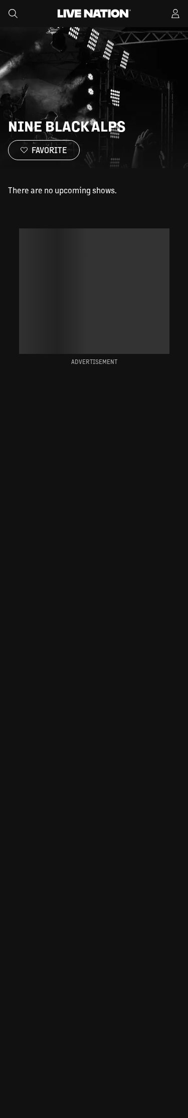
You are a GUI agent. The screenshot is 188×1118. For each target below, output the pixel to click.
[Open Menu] (175, 14)
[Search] (13, 14)
